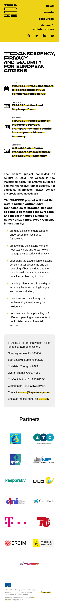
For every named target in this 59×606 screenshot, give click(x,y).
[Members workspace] (29, 36)
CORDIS (44, 398)
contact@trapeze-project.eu (34, 392)
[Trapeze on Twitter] (36, 36)
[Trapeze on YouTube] (52, 36)
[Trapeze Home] (10, 10)
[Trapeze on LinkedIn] (44, 36)
